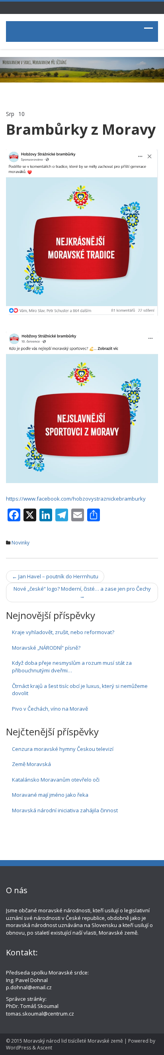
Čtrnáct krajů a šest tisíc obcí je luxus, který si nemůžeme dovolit (80, 689)
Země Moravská (31, 764)
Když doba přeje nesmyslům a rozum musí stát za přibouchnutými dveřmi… (72, 666)
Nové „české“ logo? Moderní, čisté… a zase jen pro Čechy (82, 592)
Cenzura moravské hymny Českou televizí (62, 748)
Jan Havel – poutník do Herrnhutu (55, 576)
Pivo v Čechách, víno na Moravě (50, 708)
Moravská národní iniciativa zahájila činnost (65, 810)
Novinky (20, 542)
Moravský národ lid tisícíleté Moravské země (73, 1040)
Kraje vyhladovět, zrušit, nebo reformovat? (63, 632)
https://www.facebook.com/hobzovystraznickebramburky (76, 498)
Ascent (44, 1047)
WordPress (18, 1047)
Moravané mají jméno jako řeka (50, 794)
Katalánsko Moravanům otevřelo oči (56, 779)
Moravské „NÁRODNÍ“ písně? (46, 647)
